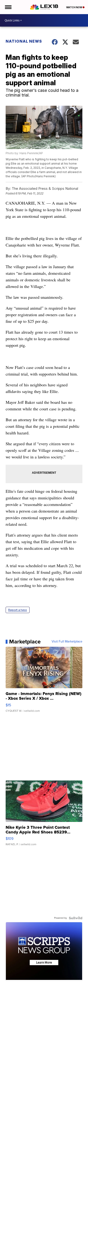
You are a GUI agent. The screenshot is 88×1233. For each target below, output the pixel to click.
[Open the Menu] (8, 7)
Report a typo (17, 610)
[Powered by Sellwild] (75, 918)
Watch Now (74, 7)
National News (24, 41)
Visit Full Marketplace (67, 641)
